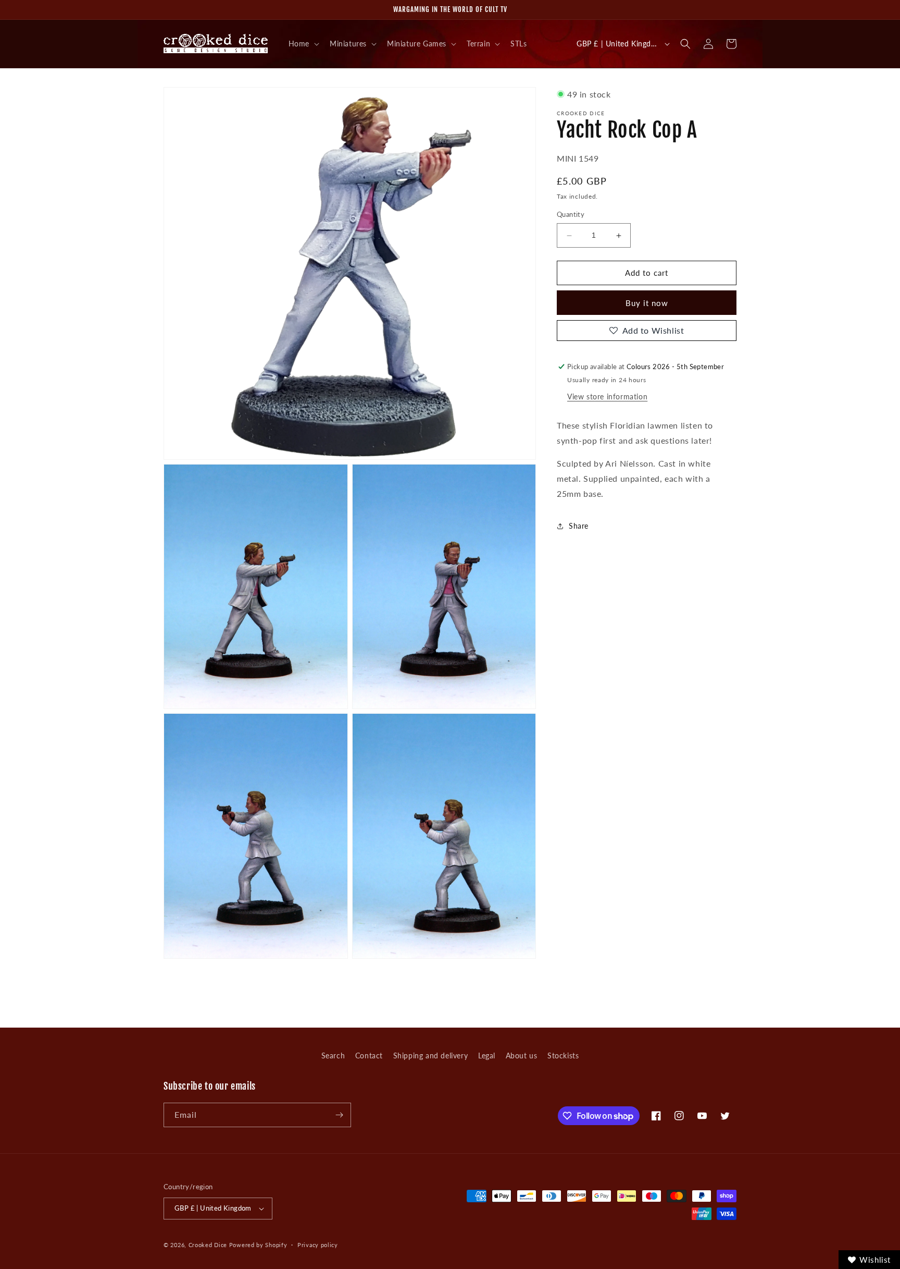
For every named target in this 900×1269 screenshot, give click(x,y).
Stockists (563, 1055)
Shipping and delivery (430, 1055)
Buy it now (647, 303)
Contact (369, 1055)
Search (333, 1055)
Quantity (570, 215)
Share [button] (579, 525)
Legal (486, 1055)
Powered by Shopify (258, 1244)
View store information (607, 396)
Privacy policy (317, 1244)
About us (522, 1055)
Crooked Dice (208, 1244)
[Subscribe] (339, 1115)
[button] (302, 44)
